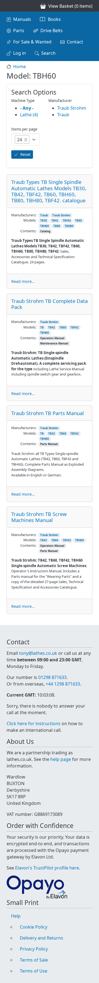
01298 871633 (52, 677)
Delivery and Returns (41, 938)
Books (54, 19)
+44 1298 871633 (63, 684)
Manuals (22, 19)
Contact (75, 42)
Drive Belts (51, 30)
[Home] (8, 5)
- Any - (27, 108)
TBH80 (69, 226)
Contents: (28, 230)
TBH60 (44, 226)
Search (48, 53)
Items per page (24, 129)
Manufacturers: (23, 214)
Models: (29, 220)
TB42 (54, 220)
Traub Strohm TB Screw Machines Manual (39, 516)
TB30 (43, 220)
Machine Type (23, 100)
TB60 (78, 220)
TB (42, 327)
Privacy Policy (34, 949)
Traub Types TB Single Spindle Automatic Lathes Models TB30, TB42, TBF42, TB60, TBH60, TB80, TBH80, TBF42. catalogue (48, 190)
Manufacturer (60, 100)
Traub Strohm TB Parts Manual (47, 413)
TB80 (56, 226)
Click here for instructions (34, 723)
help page (60, 759)
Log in (19, 53)
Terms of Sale (34, 960)
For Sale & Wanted (32, 42)
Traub (44, 215)
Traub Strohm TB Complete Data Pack (49, 303)
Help (16, 916)
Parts (18, 30)
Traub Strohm (61, 215)
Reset (25, 154)
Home (19, 66)
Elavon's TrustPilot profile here (47, 868)
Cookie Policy (33, 927)
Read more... (23, 281)
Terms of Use (33, 971)
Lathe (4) (29, 115)
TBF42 (67, 220)
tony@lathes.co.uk (38, 653)
